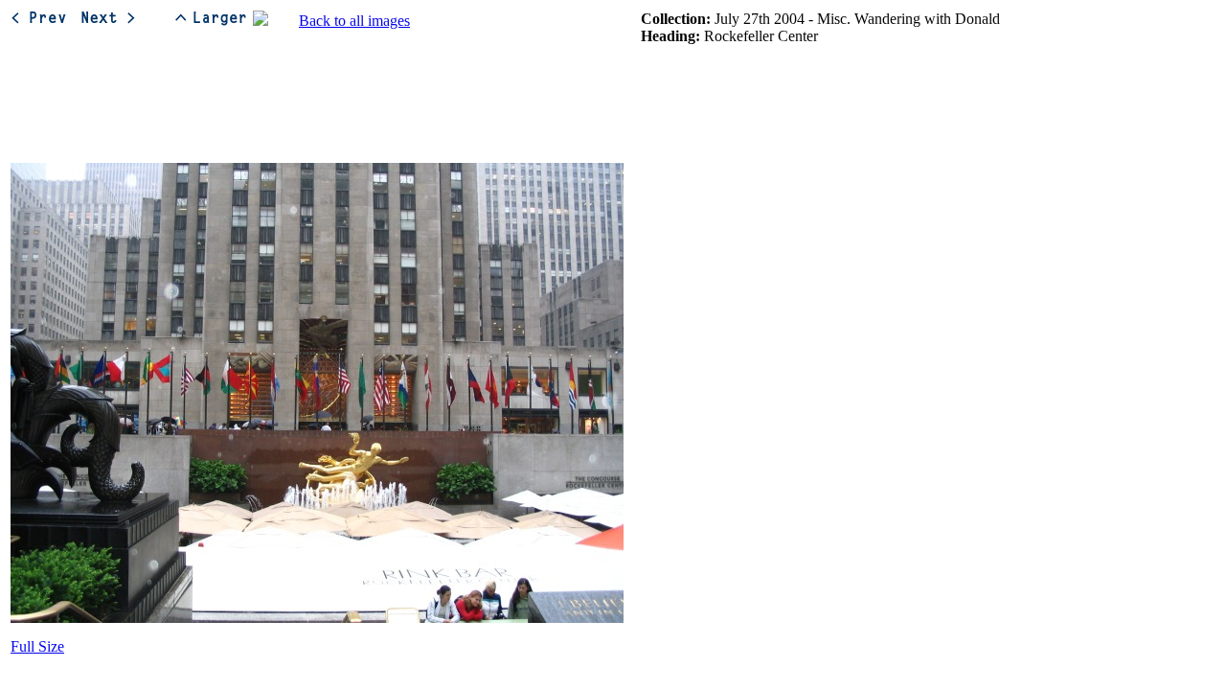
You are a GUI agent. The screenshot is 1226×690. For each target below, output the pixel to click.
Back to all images (354, 20)
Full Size (37, 646)
